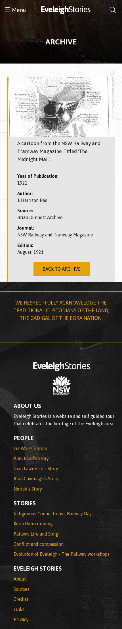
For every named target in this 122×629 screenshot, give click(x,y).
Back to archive (62, 268)
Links (19, 609)
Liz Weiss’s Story (30, 448)
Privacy (21, 619)
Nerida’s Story (28, 488)
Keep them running (33, 523)
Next (106, 107)
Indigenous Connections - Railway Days (54, 513)
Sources (22, 589)
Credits (21, 599)
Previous (16, 107)
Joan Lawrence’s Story (36, 468)
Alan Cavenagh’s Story (36, 478)
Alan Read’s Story (31, 458)
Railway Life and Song (36, 533)
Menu (15, 10)
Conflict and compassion (39, 544)
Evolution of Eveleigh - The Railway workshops (62, 554)
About (20, 578)
